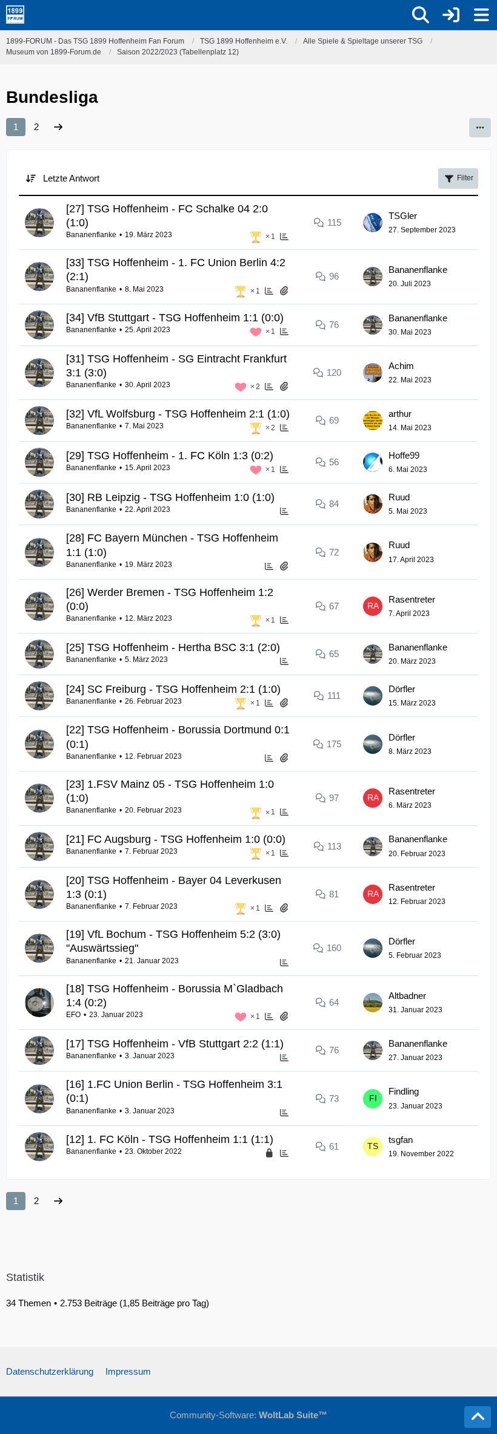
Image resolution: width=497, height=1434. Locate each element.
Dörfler (402, 689)
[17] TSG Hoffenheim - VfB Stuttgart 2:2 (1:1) (175, 1044)
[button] (480, 127)
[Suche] (421, 15)
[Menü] (481, 15)
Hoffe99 (404, 455)
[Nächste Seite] (58, 127)
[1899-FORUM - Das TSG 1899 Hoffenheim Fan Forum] (15, 14)
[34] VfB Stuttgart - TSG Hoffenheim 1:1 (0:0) (175, 318)
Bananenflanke (91, 235)
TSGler (403, 216)
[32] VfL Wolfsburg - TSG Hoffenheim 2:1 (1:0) (178, 414)
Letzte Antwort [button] (71, 178)
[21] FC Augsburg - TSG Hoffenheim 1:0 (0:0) (175, 839)
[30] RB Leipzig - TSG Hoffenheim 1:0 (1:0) (170, 497)
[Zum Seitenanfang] (477, 1417)
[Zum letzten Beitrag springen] (372, 222)
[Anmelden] (451, 15)
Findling (404, 1091)
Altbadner (407, 995)
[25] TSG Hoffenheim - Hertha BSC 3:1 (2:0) (173, 647)
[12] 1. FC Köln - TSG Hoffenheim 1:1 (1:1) (169, 1139)
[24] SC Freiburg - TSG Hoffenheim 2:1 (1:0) (173, 689)
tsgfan (401, 1139)
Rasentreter (412, 599)
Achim (401, 366)
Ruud (399, 497)
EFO (73, 1014)
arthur (400, 413)
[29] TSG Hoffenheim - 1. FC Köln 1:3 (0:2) (169, 456)
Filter (465, 178)
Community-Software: (248, 1415)
